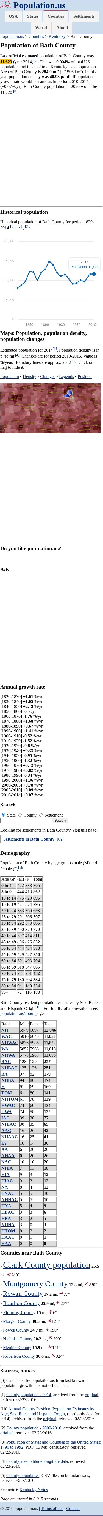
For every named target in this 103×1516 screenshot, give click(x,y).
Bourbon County (21, 1303)
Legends (66, 376)
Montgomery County (35, 1283)
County (30, 815)
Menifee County (17, 1347)
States (32, 16)
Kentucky (57, 36)
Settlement (53, 815)
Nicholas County (17, 1338)
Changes (47, 376)
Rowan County (23, 1293)
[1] (12, 226)
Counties (56, 16)
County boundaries (22, 1475)
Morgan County (17, 1321)
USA (13, 16)
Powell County (16, 1330)
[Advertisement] (51, 151)
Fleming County (19, 1312)
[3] (27, 226)
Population (9, 376)
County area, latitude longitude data (37, 1461)
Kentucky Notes (34, 1489)
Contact (73, 1508)
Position (85, 376)
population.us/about (17, 1013)
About (62, 27)
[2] (20, 226)
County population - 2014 (28, 1394)
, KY (33, 839)
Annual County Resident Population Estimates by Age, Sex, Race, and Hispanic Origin (47, 1411)
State (11, 815)
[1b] (21, 867)
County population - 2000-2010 (33, 1428)
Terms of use (52, 1508)
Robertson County (19, 1356)
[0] (15, 91)
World (41, 27)
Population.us (39, 5)
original (91, 1394)
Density (29, 376)
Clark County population (46, 1265)
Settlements (83, 16)
